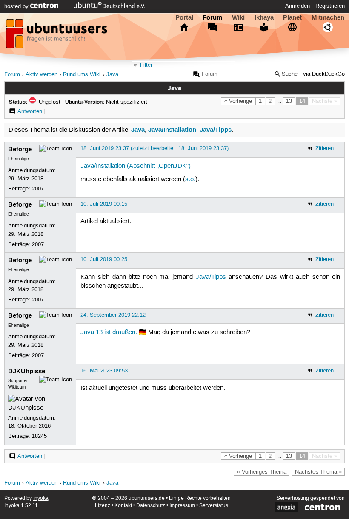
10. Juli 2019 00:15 (103, 204)
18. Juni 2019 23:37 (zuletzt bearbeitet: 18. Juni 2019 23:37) (154, 148)
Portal (184, 17)
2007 (38, 188)
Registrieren (330, 6)
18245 (39, 436)
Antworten (29, 111)
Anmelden (297, 6)
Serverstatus (213, 505)
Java (112, 74)
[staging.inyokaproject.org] (57, 36)
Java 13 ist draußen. (108, 332)
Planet (292, 17)
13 (289, 101)
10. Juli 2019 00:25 (103, 259)
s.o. (190, 179)
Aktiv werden (41, 74)
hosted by (17, 6)
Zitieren (324, 148)
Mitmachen (328, 17)
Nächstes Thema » (318, 471)
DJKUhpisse (26, 371)
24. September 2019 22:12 (113, 315)
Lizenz (102, 505)
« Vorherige (238, 101)
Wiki (238, 17)
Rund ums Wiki (81, 74)
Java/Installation (172, 129)
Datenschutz (150, 505)
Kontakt (123, 505)
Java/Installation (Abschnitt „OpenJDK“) (135, 166)
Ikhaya (264, 17)
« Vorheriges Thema (261, 471)
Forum (212, 17)
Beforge (20, 149)
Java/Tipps (216, 129)
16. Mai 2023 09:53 (104, 370)
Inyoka (41, 498)
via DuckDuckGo (324, 74)
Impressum (182, 505)
